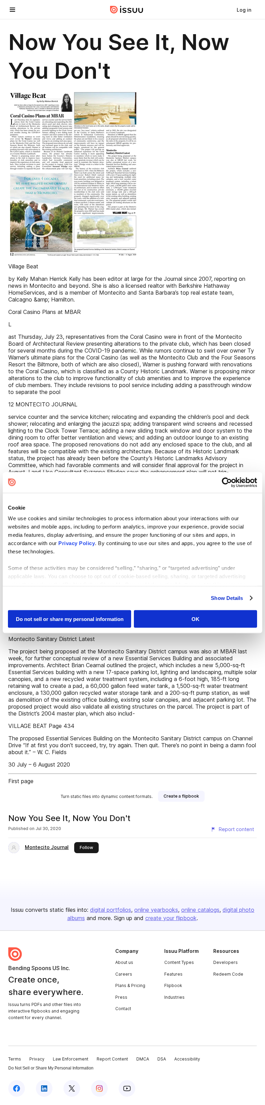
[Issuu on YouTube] (127, 1088)
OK (195, 619)
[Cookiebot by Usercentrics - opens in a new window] (227, 482)
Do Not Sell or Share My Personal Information (51, 1068)
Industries (174, 997)
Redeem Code (228, 974)
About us (124, 962)
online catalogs (200, 909)
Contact (123, 1008)
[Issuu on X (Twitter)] (71, 1088)
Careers (123, 974)
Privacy (37, 1059)
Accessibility (187, 1059)
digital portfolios (110, 909)
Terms (14, 1059)
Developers (225, 962)
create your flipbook (171, 918)
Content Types (179, 962)
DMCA (142, 1059)
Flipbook (173, 985)
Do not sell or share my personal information (70, 619)
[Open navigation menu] (12, 10)
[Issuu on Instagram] (99, 1088)
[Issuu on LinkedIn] (44, 1088)
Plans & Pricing (130, 985)
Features (173, 974)
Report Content (112, 1059)
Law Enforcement (70, 1059)
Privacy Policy (76, 543)
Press (121, 997)
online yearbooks (156, 909)
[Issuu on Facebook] (16, 1088)
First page (20, 781)
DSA (161, 1059)
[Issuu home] (126, 9)
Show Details (227, 598)
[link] (244, 10)
